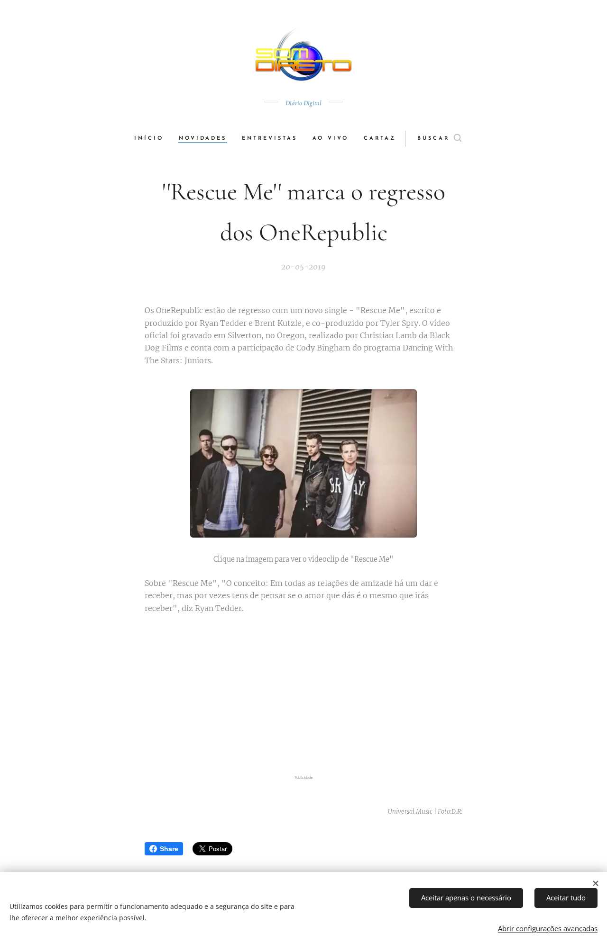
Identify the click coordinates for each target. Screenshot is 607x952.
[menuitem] (152, 139)
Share (169, 849)
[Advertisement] (303, 695)
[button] (439, 139)
